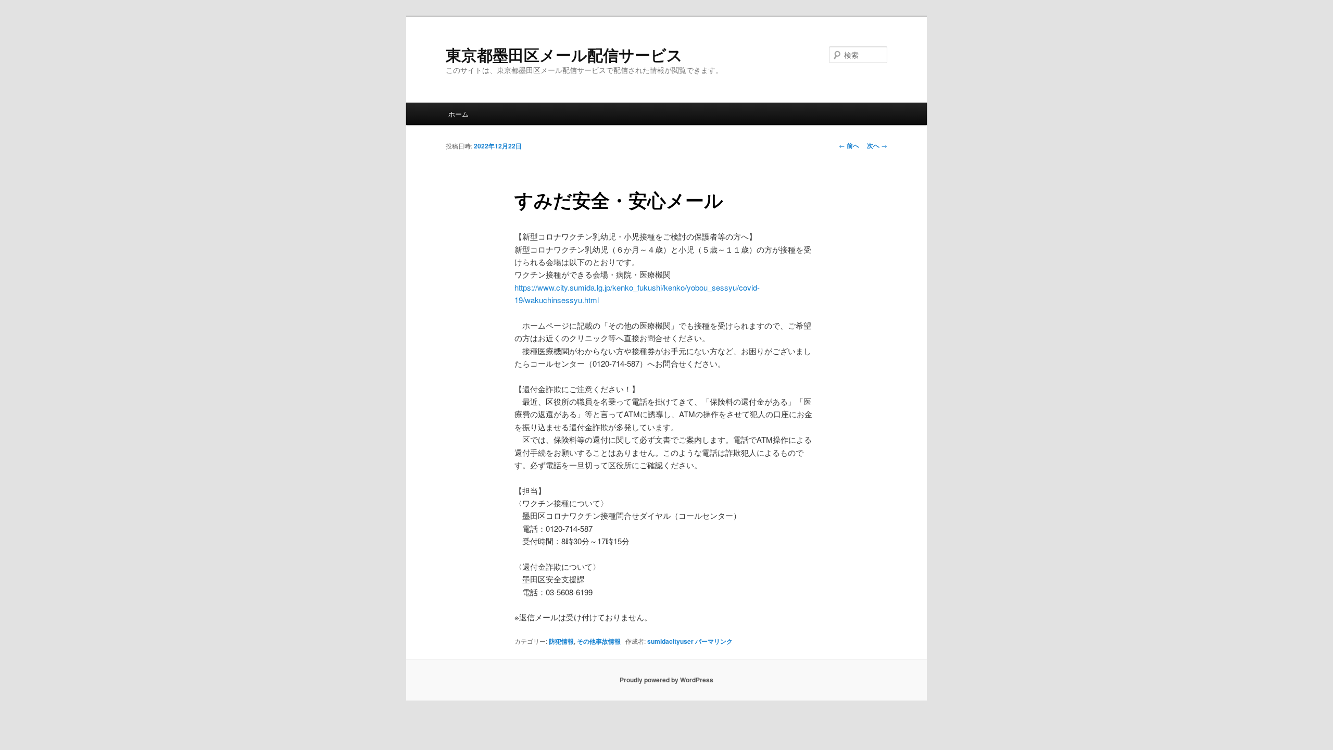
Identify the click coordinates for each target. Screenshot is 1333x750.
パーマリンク (714, 641)
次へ (877, 145)
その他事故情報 (599, 641)
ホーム (458, 114)
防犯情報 (561, 641)
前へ (849, 145)
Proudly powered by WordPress (666, 679)
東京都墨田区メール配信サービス (564, 54)
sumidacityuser (670, 641)
